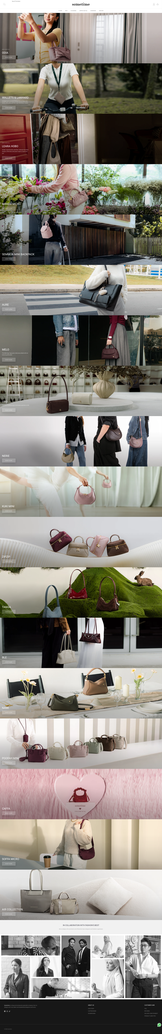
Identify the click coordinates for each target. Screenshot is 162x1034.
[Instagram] (7, 1011)
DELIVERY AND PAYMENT (151, 1013)
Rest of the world (16, 1)
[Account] (154, 4)
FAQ (145, 1008)
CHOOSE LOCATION (6, 1)
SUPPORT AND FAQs (83, 10)
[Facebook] (4, 1011)
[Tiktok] (9, 1011)
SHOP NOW (8, 57)
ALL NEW (60, 10)
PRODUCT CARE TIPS (150, 1016)
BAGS (66, 10)
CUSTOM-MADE (92, 1011)
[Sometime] (81, 4)
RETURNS (147, 1011)
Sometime (10, 1029)
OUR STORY (101, 10)
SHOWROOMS (93, 10)
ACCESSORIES (73, 10)
